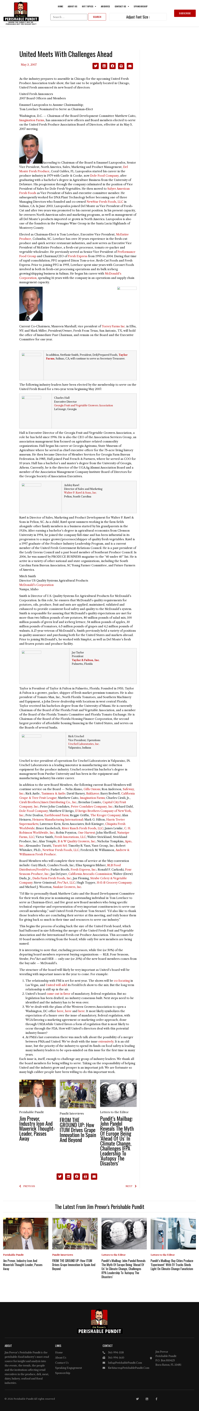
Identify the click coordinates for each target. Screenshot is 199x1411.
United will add (56, 985)
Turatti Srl (60, 845)
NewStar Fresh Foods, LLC (105, 201)
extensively (105, 1041)
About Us (72, 6)
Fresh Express (77, 256)
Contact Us (120, 6)
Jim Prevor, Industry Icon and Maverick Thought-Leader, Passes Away (37, 1128)
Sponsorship (141, 6)
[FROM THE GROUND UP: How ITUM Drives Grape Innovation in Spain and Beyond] (78, 1093)
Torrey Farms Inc (113, 326)
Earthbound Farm (56, 815)
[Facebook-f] (156, 1399)
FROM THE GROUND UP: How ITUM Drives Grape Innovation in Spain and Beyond (78, 1130)
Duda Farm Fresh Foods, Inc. (52, 878)
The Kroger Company (105, 815)
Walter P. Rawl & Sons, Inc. (80, 492)
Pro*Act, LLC (66, 882)
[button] (96, 66)
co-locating (122, 980)
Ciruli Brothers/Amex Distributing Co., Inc (47, 802)
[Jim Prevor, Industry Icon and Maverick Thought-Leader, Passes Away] (37, 1093)
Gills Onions (92, 789)
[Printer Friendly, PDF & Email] (125, 68)
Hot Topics (87, 6)
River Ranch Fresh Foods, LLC (82, 828)
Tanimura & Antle (53, 793)
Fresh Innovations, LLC (70, 837)
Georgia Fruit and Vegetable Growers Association (83, 405)
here (60, 1011)
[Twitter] (137, 1399)
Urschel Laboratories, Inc (83, 743)
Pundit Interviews (72, 1113)
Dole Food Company (104, 175)
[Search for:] (68, 17)
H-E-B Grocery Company (114, 882)
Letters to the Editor (114, 1112)
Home (60, 6)
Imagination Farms (31, 120)
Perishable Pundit (31, 1112)
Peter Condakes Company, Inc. (92, 806)
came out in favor (58, 994)
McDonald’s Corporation (36, 585)
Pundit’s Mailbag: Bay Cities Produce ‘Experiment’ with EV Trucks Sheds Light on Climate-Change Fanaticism (172, 1264)
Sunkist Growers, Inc (67, 887)
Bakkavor (92, 793)
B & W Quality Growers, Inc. (77, 841)
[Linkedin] (147, 1399)
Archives (105, 6)
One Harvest (86, 832)
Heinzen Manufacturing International (57, 819)
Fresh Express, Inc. (83, 869)
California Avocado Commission (90, 874)
